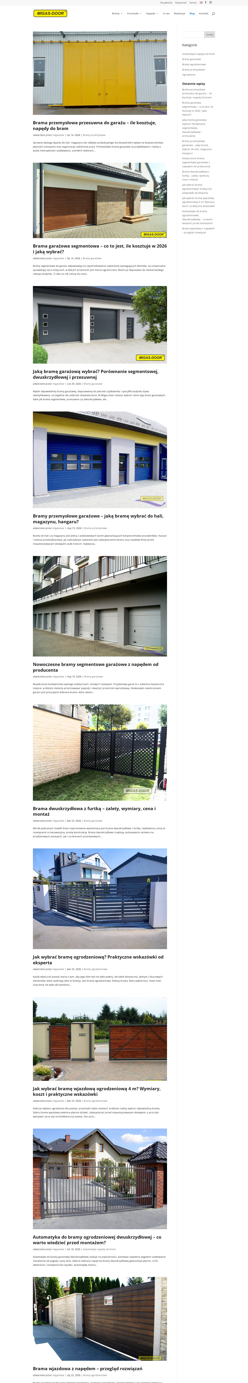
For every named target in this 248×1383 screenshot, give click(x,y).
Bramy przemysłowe (94, 135)
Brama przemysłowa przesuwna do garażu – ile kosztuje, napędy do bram (94, 125)
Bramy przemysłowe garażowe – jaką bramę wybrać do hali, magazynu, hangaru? (98, 519)
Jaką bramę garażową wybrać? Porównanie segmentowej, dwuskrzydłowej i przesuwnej (95, 374)
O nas (166, 13)
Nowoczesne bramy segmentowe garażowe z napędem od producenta (95, 667)
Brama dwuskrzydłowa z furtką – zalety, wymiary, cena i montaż (94, 811)
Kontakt (203, 13)
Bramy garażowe (92, 258)
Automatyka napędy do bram (99, 1249)
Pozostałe (133, 13)
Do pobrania (166, 3)
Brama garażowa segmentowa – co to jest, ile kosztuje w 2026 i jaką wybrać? (100, 249)
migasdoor (58, 135)
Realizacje (179, 13)
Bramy (115, 13)
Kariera (193, 3)
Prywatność (181, 3)
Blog (192, 13)
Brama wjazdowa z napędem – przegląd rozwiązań (87, 1368)
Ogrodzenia (188, 74)
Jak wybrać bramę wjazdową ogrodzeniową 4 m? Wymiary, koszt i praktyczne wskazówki (97, 1091)
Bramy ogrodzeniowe (95, 969)
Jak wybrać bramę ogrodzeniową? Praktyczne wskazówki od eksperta (98, 960)
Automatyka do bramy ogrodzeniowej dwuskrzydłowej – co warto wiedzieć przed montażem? (97, 1240)
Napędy (150, 13)
